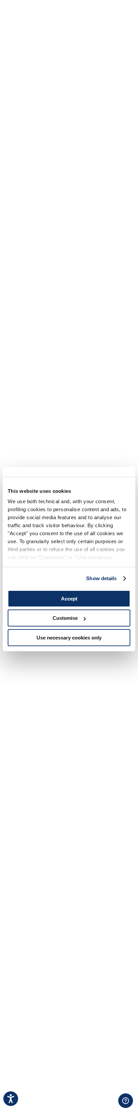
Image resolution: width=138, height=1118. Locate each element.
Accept (69, 598)
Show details (101, 578)
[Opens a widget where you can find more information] (104, 1106)
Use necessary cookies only (69, 637)
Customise (65, 618)
